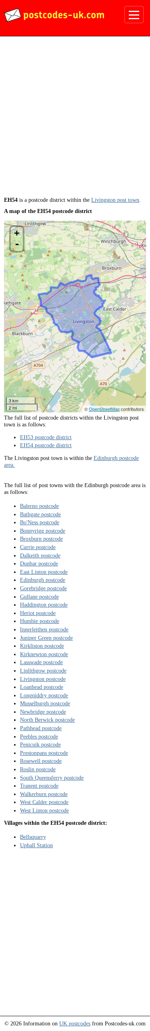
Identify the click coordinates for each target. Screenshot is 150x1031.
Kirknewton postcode (44, 654)
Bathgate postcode (40, 514)
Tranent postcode (39, 785)
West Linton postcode (44, 810)
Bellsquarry (33, 837)
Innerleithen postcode (44, 629)
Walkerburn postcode (44, 794)
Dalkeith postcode (40, 555)
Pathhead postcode (41, 728)
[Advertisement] (75, 119)
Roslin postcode (38, 769)
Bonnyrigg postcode (42, 530)
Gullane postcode (39, 596)
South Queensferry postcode (52, 777)
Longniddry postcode (44, 695)
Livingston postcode (43, 679)
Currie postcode (38, 547)
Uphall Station (36, 845)
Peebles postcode (39, 736)
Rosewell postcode (41, 761)
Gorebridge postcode (43, 588)
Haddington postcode (44, 604)
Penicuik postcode (40, 744)
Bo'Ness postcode (39, 522)
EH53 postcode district (46, 437)
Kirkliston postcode (42, 646)
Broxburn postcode (41, 538)
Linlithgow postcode (43, 670)
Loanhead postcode (41, 687)
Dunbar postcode (39, 563)
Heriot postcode (38, 613)
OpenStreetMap (104, 409)
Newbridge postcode (43, 712)
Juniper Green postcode (46, 638)
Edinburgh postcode (42, 580)
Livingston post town (115, 200)
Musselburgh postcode (45, 703)
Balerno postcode (39, 506)
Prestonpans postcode (44, 753)
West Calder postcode (44, 802)
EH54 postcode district (46, 445)
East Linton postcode (44, 572)
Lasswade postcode (41, 662)
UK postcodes (74, 1023)
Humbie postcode (39, 621)
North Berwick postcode (47, 720)
